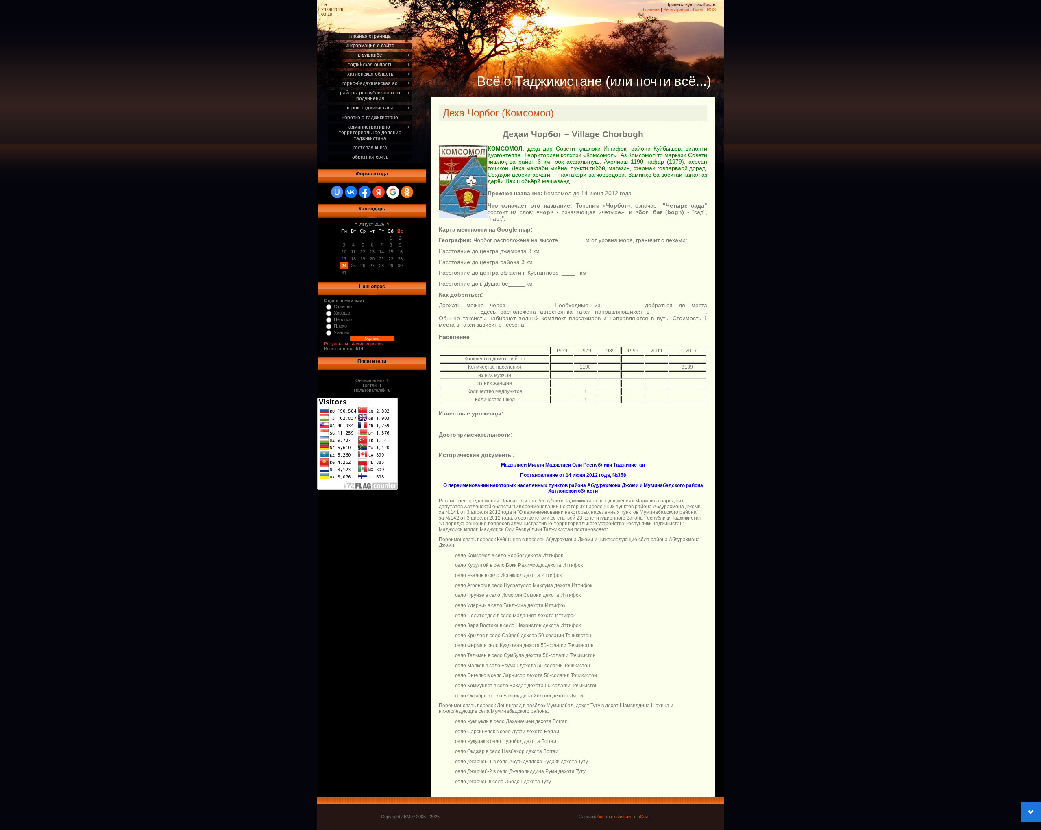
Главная (651, 9)
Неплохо (343, 319)
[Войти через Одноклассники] (407, 192)
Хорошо (342, 312)
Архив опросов (367, 343)
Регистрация (676, 9)
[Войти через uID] (337, 192)
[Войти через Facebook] (365, 192)
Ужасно (341, 332)
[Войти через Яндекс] (378, 192)
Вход (698, 9)
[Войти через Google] (392, 192)
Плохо (340, 325)
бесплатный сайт (615, 816)
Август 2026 (371, 224)
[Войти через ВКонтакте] (351, 192)
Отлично (343, 306)
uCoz (643, 816)
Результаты (336, 343)
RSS (711, 9)
